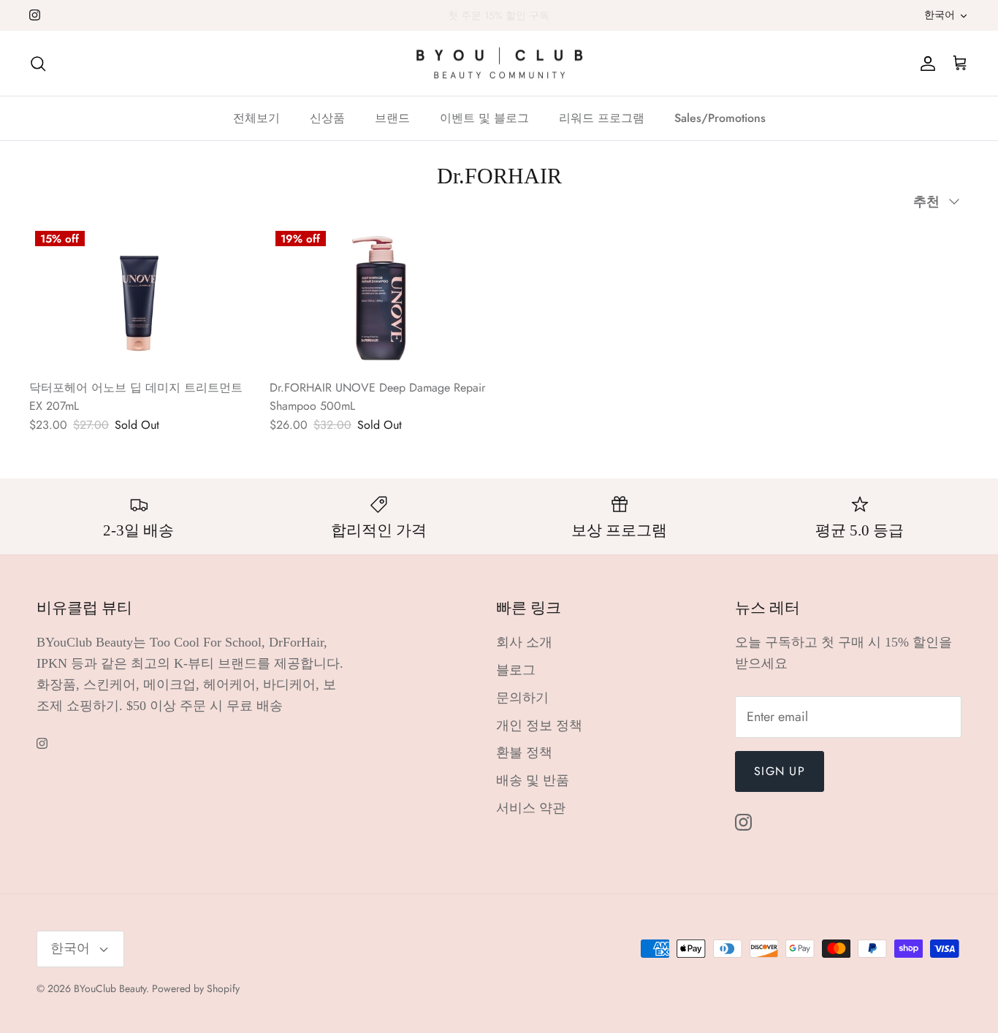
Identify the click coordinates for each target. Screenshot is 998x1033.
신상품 (327, 118)
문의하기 (522, 697)
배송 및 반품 (532, 780)
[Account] (925, 63)
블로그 (516, 669)
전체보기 (256, 118)
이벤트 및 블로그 (484, 118)
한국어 (939, 14)
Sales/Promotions (720, 118)
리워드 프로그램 (601, 118)
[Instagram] (34, 14)
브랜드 (392, 118)
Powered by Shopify (196, 988)
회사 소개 (524, 642)
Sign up (779, 771)
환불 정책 (524, 752)
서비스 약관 (530, 807)
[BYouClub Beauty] (499, 63)
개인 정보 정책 (539, 725)
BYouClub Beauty (110, 988)
